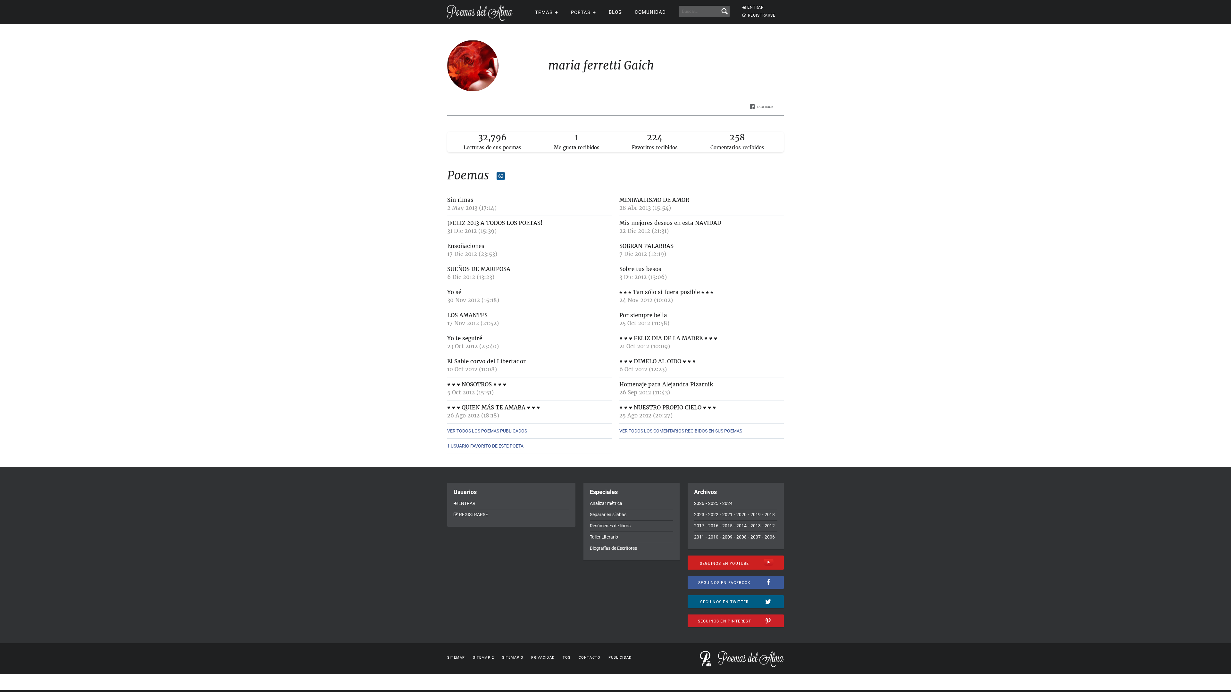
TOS (567, 657)
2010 (713, 537)
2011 (699, 537)
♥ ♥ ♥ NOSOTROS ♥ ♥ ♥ (476, 384)
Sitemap (456, 657)
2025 (713, 503)
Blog (615, 12)
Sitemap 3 (512, 657)
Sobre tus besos (640, 269)
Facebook (765, 107)
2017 (699, 525)
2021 (727, 514)
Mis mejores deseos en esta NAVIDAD (670, 223)
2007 (755, 537)
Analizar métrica (606, 503)
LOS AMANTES (467, 315)
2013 (755, 525)
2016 (713, 525)
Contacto (589, 657)
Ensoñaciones (465, 246)
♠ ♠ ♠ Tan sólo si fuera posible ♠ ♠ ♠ (666, 292)
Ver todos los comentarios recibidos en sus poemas (680, 430)
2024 (727, 503)
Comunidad (650, 12)
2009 (727, 537)
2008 (741, 537)
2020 (741, 514)
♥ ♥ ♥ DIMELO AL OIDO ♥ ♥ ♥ (657, 361)
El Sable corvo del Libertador (486, 361)
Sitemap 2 (483, 657)
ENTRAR (755, 7)
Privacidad (543, 657)
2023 (699, 514)
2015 (727, 525)
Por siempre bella (643, 315)
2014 (741, 525)
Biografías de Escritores (613, 548)
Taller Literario (604, 537)
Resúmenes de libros (610, 525)
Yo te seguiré (464, 338)
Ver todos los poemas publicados (487, 430)
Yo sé (454, 292)
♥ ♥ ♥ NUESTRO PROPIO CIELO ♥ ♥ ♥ (667, 407)
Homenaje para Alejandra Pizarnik (666, 384)
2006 (770, 537)
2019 (755, 514)
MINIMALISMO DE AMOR (654, 199)
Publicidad (620, 657)
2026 (699, 503)
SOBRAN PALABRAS (646, 246)
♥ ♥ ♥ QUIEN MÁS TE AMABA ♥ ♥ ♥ (493, 407)
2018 (770, 514)
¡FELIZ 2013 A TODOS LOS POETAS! (494, 223)
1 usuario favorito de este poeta (485, 446)
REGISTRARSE (761, 15)
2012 (770, 525)
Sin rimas (460, 199)
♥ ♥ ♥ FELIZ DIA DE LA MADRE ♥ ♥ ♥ (668, 338)
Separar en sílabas (608, 514)
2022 (713, 514)
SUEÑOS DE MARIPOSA (478, 269)
